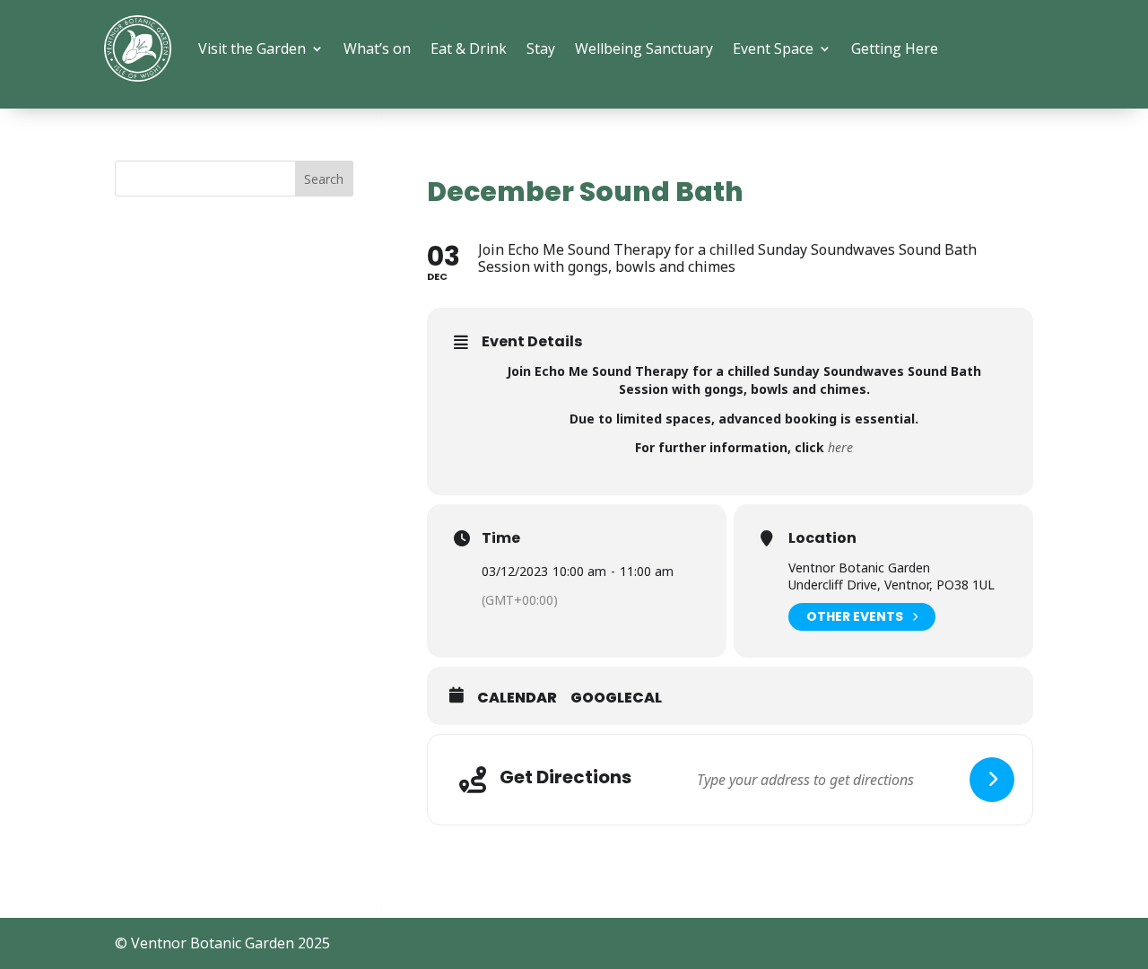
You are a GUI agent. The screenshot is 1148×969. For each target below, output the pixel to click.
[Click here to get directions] (992, 779)
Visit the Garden (252, 48)
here (840, 447)
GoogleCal (616, 698)
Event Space (773, 48)
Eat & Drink (468, 48)
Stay (540, 48)
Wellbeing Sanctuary (644, 48)
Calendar (517, 698)
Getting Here (894, 48)
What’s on (377, 48)
